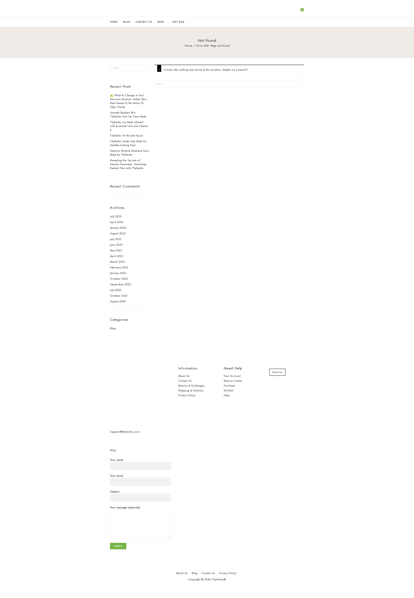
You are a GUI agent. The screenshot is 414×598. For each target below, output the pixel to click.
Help (227, 395)
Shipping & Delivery (190, 390)
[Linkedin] (128, 439)
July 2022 (115, 290)
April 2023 (116, 256)
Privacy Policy (186, 395)
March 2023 (117, 262)
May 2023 (116, 250)
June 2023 (116, 245)
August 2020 (118, 301)
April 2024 (116, 222)
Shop (160, 22)
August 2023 (118, 233)
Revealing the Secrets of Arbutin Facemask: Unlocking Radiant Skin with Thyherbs (128, 164)
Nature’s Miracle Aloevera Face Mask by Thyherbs (129, 153)
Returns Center (233, 381)
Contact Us (144, 22)
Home (114, 22)
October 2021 (118, 296)
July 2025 (116, 216)
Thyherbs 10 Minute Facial (126, 135)
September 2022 (120, 284)
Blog (126, 22)
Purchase (229, 386)
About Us (184, 376)
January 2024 (118, 228)
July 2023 (115, 239)
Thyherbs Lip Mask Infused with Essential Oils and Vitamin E (129, 126)
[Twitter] (121, 439)
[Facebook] (113, 439)
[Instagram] (150, 439)
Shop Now (277, 372)
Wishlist (228, 390)
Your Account (232, 376)
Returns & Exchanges (191, 386)
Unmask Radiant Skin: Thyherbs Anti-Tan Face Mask (128, 114)
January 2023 (118, 273)
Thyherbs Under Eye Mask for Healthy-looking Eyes (128, 143)
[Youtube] (135, 439)
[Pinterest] (143, 439)
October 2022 (119, 279)
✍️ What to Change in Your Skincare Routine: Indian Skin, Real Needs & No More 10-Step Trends (128, 101)
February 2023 (119, 267)
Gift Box (178, 22)
